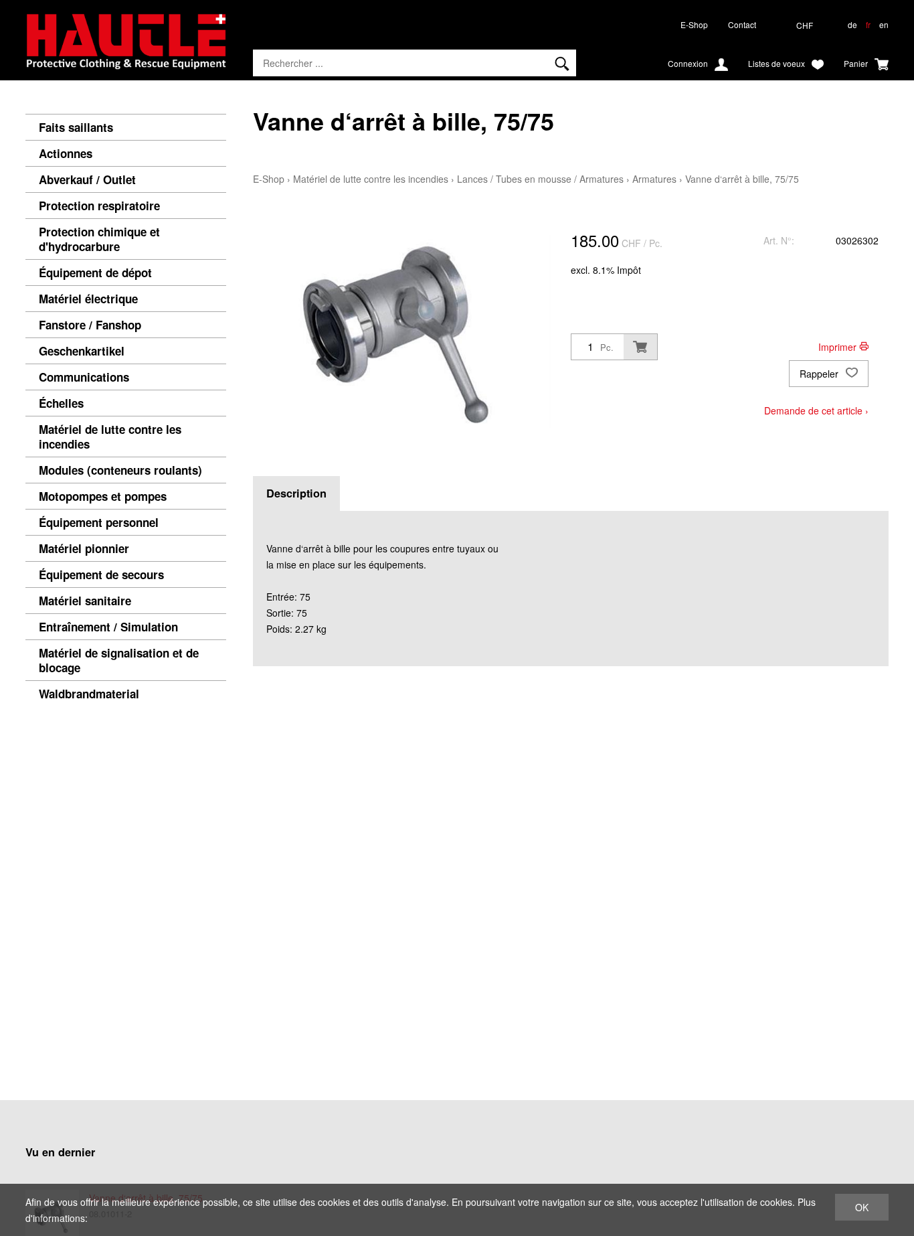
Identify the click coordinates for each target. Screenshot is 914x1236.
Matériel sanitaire (85, 601)
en (884, 24)
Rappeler (820, 373)
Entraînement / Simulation (108, 627)
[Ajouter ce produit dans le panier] (640, 347)
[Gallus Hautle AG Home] (125, 46)
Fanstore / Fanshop (90, 325)
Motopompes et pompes (103, 496)
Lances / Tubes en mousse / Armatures (540, 178)
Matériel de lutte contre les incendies (110, 436)
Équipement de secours (101, 574)
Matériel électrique (88, 299)
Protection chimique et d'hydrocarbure (99, 239)
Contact (742, 24)
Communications (84, 377)
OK (862, 1207)
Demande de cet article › (816, 410)
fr (868, 24)
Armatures (654, 178)
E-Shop (694, 24)
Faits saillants (76, 127)
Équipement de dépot (95, 272)
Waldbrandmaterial (89, 694)
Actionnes (65, 153)
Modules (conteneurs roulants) (120, 470)
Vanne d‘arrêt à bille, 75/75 (742, 178)
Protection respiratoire (99, 206)
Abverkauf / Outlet (87, 179)
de (852, 24)
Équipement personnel (99, 522)
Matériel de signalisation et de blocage (119, 660)
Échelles (61, 403)
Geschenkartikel (81, 351)
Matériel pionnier (84, 548)
